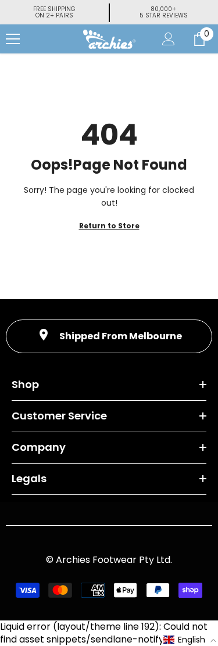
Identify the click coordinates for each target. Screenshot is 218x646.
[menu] (13, 39)
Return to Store (109, 226)
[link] (109, 336)
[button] (190, 639)
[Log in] (168, 39)
